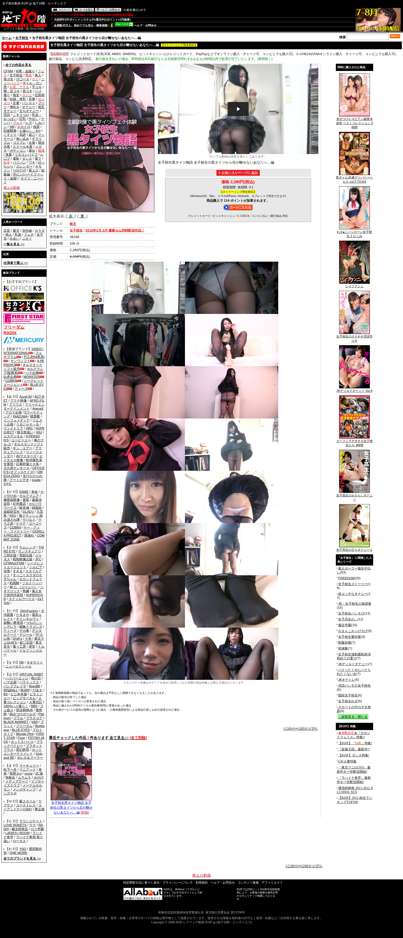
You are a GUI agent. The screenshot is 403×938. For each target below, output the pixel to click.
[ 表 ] (71, 216)
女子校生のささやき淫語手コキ (354, 338)
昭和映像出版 (22, 559)
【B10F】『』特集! (355, 743)
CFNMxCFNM (13, 563)
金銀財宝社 (11, 511)
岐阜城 (24, 507)
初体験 (343, 648)
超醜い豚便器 (13, 623)
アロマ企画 (13, 412)
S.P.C (7, 484)
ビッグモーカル (24, 698)
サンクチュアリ (29, 551)
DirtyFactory (29, 611)
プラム (18, 718)
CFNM (8, 71)
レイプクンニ (354, 286)
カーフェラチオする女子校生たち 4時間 (354, 443)
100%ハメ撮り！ (15, 706)
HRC (29, 428)
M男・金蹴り (25, 71)
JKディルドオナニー (353, 664)
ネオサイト (35, 662)
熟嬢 (26, 591)
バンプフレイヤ (14, 686)
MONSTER (32, 377)
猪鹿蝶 (35, 416)
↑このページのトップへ (300, 729)
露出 (32, 150)
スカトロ (23, 127)
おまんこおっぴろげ (353, 631)
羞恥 (16, 158)
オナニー (28, 107)
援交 (16, 230)
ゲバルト (29, 519)
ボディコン (18, 150)
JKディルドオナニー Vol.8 (354, 391)
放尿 (36, 127)
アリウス (15, 404)
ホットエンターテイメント (22, 751)
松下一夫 (10, 769)
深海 (6, 571)
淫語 (6, 115)
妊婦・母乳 (18, 99)
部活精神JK (24, 710)
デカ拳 (24, 630)
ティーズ (21, 388)
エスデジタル (13, 436)
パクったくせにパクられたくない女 (354, 672)
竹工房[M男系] (34, 357)
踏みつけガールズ (23, 714)
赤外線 (27, 230)
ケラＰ (21, 523)
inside (36, 480)
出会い (14, 238)
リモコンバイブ (26, 154)
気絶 (22, 135)
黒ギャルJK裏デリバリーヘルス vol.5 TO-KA (354, 179)
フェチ (29, 234)
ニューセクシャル (18, 666)
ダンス (27, 158)
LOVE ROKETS (14, 825)
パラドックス (29, 682)
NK (21, 662)
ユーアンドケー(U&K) (22, 807)
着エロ (33, 170)
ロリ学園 (37, 829)
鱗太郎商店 (20, 829)
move (28, 773)
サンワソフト (20, 361)
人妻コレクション (22, 700)
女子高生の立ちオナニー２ (354, 550)
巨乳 (22, 119)
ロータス (19, 841)
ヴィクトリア (13, 428)
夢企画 (40, 809)
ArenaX (37, 408)
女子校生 (21, 38)
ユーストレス (26, 805)
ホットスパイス (22, 742)
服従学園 (344, 625)
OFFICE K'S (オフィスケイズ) (24, 470)
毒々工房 (19, 646)
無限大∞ (16, 773)
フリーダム (24, 726)
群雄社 (29, 535)
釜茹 (26, 500)
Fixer (21, 738)
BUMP (25, 690)
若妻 (32, 99)
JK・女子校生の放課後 (354, 603)
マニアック (27, 769)
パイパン (19, 162)
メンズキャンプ (24, 789)
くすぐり (10, 135)
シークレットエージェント (23, 565)
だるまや (22, 615)
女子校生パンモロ (351, 613)
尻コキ (27, 91)
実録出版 (25, 555)
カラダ (40, 230)
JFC (38, 559)
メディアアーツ (16, 781)
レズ (28, 123)
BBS (34, 706)
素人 (38, 75)
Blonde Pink (25, 734)
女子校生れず (348, 701)
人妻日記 (35, 702)
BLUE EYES (21, 730)
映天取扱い (25, 432)
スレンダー (24, 166)
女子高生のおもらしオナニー (354, 497)
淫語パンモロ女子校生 (354, 685)
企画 (32, 142)
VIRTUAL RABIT (31, 674)
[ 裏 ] (82, 216)
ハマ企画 (31, 373)
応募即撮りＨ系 (27, 464)
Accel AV (25, 396)
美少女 (8, 79)
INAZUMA (20, 416)
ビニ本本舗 (18, 694)
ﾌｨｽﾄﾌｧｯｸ (19, 170)
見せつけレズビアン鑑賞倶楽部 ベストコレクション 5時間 (354, 123)
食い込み (22, 139)
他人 (8, 234)
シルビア (35, 567)
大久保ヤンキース (16, 468)
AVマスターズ (26, 456)
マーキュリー (29, 765)
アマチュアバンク (22, 450)
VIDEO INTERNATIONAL (23, 351)
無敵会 (10, 777)
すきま (18, 571)
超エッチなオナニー (353, 594)
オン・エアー (22, 448)
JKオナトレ (346, 680)
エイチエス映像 (22, 458)
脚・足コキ (11, 91)
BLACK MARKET (15, 722)
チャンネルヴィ (27, 619)
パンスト (28, 103)
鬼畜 (8, 154)
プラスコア (34, 718)
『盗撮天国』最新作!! (354, 749)
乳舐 (18, 234)
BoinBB (34, 686)
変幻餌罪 (22, 750)
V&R (34, 722)
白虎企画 (10, 377)
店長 (6, 230)
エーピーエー (21, 440)
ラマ (32, 825)
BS (5, 694)
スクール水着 (22, 146)
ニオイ (27, 238)
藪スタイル (27, 801)
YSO (22, 849)
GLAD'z (28, 511)
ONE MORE (18, 853)
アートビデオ (19, 480)
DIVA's (17, 638)
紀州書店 (19, 504)
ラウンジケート (30, 821)
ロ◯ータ (22, 79)
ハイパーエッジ (16, 678)
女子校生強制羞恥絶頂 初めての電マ (354, 656)
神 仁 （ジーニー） (24, 587)
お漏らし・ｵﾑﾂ (30, 131)
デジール (25, 634)
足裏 (16, 103)
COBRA (11, 381)
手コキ (37, 87)
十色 (28, 638)
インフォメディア (16, 420)
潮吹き (14, 107)
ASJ (39, 432)
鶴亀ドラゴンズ (30, 627)
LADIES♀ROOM (17, 833)
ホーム (7, 38)
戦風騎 (14, 583)
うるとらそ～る (27, 424)
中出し (33, 119)
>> (13, 244)
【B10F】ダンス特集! (353, 755)
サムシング (27, 547)
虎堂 (32, 646)
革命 (34, 492)
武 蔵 (39, 773)
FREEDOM (346, 578)
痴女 (16, 95)
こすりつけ (21, 115)
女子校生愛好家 (349, 637)
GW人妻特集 (347, 761)
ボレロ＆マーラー (30, 757)
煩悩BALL (10, 690)
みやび (39, 777)
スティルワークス (22, 599)
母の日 (36, 678)
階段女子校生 (348, 695)
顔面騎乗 (10, 131)
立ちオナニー (29, 111)
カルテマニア (29, 496)
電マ (38, 158)
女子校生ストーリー (353, 584)
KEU (13, 515)
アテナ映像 (18, 400)
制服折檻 (344, 642)
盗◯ (32, 135)
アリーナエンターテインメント (24, 406)
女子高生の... (347, 619)
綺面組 (37, 507)
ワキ (32, 162)
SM (12, 127)
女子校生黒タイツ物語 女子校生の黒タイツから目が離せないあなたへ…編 (71, 807)
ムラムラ (24, 777)
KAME (23, 492)
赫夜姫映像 (11, 500)
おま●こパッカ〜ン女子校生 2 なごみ (354, 234)
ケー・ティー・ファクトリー (21, 529)
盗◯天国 (26, 642)
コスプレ (19, 142)
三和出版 (10, 555)
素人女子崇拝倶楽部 (22, 593)
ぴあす (37, 690)
